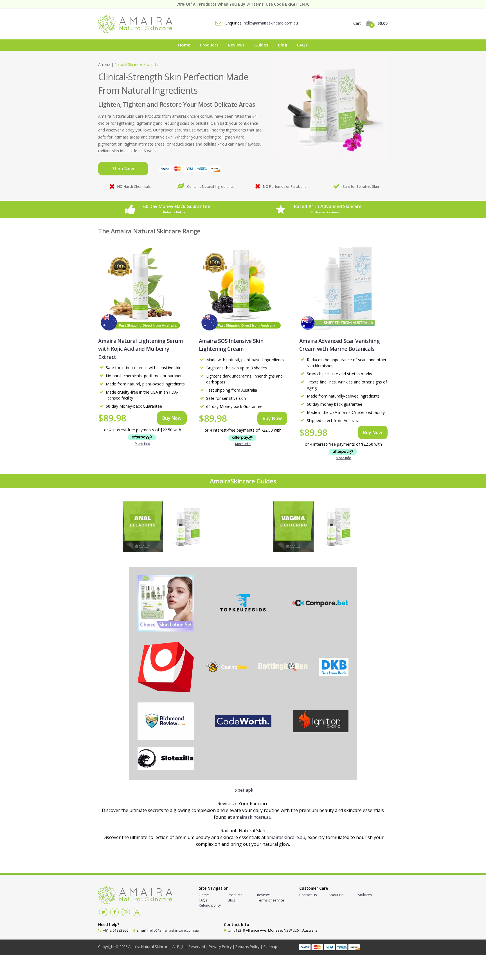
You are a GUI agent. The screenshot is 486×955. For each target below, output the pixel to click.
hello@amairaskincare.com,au (173, 930)
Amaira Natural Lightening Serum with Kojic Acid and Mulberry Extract (140, 349)
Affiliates (365, 894)
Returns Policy (174, 212)
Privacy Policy (220, 946)
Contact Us (308, 894)
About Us (335, 894)
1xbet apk (243, 790)
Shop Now (123, 169)
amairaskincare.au (252, 817)
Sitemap (270, 946)
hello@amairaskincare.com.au (271, 23)
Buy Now (171, 418)
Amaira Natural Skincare (149, 946)
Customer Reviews (324, 212)
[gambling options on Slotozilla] (166, 759)
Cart (370, 23)
